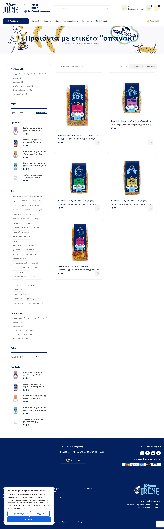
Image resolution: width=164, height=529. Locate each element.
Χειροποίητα (84, 266)
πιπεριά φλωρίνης (20, 259)
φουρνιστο (17, 281)
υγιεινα (35, 276)
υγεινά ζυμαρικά (19, 272)
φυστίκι (16, 285)
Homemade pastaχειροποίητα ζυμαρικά (28, 196)
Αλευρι (24, 201)
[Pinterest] (153, 453)
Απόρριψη (39, 514)
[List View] (126, 66)
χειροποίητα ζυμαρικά (21, 294)
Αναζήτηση (108, 8)
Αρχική (68, 44)
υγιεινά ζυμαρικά (19, 276)
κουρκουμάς (17, 245)
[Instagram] (147, 453)
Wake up (16, 82)
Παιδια (15, 210)
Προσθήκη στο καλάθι (97, 142)
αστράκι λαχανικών (21, 219)
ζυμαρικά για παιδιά (21, 232)
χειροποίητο (17, 299)
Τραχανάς (17, 214)
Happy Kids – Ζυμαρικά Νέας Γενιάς (72, 135)
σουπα (15, 267)
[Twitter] (158, 453)
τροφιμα (38, 267)
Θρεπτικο (36, 201)
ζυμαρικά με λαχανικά (22, 236)
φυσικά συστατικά (33, 281)
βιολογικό (16, 223)
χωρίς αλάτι (18, 303)
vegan (15, 201)
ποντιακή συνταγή (20, 263)
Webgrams (81, 522)
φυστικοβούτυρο (30, 285)
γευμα (27, 223)
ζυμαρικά (36, 227)
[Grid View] (121, 66)
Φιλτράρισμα (41, 113)
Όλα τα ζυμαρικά (70, 266)
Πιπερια (39, 210)
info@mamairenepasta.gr (150, 501)
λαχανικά (30, 250)
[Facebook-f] (142, 453)
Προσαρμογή (18, 514)
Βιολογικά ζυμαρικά (22, 86)
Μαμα (15, 205)
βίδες (36, 219)
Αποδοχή (29, 519)
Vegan (90, 135)
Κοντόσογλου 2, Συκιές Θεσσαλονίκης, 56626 (82, 452)
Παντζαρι (27, 210)
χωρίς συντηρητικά (35, 303)
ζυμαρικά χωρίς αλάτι (21, 241)
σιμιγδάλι (36, 263)
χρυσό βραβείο (33, 299)
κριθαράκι (17, 250)
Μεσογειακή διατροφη (31, 205)
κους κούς (30, 245)
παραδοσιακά (31, 254)
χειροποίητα (17, 290)
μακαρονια (17, 254)
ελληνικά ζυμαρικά (20, 227)
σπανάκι (26, 267)
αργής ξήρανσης (32, 214)
